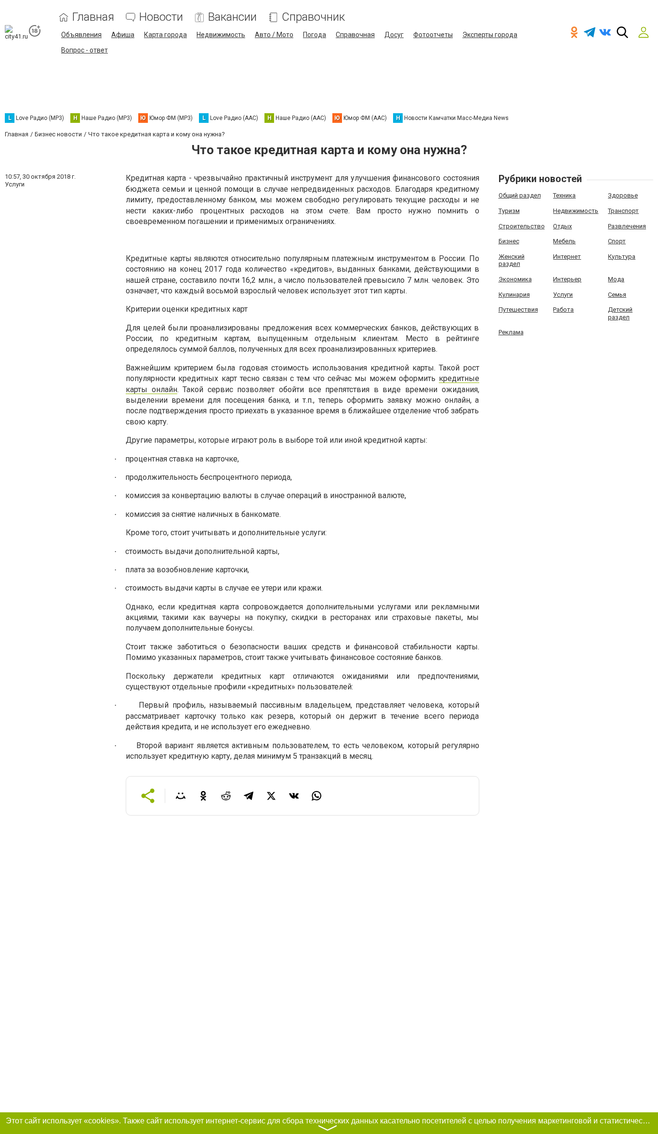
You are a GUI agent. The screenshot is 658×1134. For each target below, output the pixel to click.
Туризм (509, 210)
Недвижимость (221, 35)
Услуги (563, 294)
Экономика (515, 279)
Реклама (511, 332)
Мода (616, 279)
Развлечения (627, 226)
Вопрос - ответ (84, 50)
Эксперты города (489, 35)
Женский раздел (512, 260)
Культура (621, 256)
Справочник (313, 17)
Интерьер (567, 279)
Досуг (394, 35)
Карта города (165, 35)
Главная (93, 17)
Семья (617, 294)
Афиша (122, 35)
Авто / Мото (274, 35)
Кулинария (514, 294)
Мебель (564, 241)
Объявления (81, 35)
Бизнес (509, 241)
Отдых (562, 226)
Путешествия (518, 309)
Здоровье (623, 195)
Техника (564, 195)
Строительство (522, 226)
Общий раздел (520, 195)
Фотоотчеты (433, 35)
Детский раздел (620, 313)
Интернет (567, 256)
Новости (161, 17)
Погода (314, 35)
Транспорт (623, 210)
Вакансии (232, 17)
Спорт (617, 241)
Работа (563, 309)
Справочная (355, 35)
